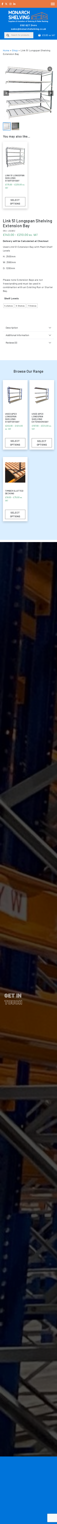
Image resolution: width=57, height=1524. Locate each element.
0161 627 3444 (28, 25)
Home (6, 50)
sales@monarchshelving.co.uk (28, 28)
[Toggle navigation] (53, 4)
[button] (50, 93)
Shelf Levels (11, 298)
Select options (15, 201)
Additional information (17, 335)
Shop (15, 50)
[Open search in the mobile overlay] (19, 35)
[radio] (8, 306)
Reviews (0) (11, 342)
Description (12, 327)
